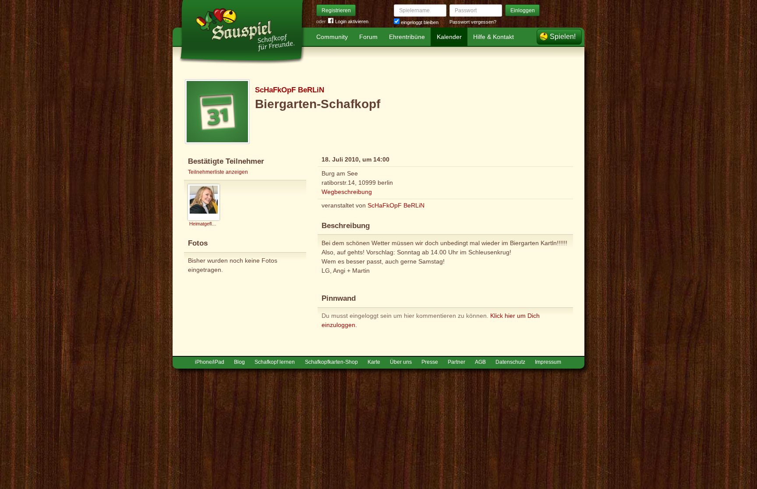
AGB (480, 362)
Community (332, 36)
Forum (368, 36)
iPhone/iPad (209, 362)
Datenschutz (510, 362)
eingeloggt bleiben (419, 22)
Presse (429, 362)
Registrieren (336, 10)
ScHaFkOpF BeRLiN (289, 90)
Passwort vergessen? (472, 22)
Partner (456, 362)
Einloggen (522, 10)
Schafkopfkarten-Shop (331, 362)
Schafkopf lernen (275, 362)
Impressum (548, 362)
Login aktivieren (351, 21)
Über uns (401, 362)
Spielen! (563, 36)
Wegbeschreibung (347, 191)
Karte (374, 362)
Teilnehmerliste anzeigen (218, 172)
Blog (239, 362)
